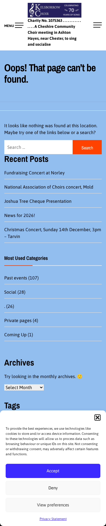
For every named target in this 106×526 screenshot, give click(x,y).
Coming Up (15, 334)
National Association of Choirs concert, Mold (48, 186)
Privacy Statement (53, 519)
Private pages (18, 320)
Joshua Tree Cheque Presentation (38, 201)
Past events (15, 277)
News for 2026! (19, 215)
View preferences (53, 504)
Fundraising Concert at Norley (34, 172)
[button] (97, 417)
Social (10, 292)
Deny (53, 487)
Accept (53, 470)
